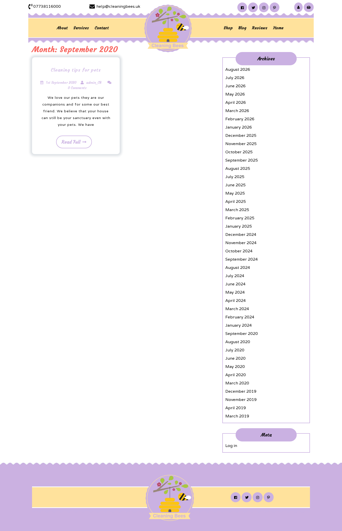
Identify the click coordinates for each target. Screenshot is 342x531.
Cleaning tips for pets (76, 70)
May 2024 (235, 292)
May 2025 (235, 193)
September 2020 (241, 333)
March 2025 (237, 209)
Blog (242, 27)
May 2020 (235, 366)
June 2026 (235, 86)
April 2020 (235, 374)
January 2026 (238, 127)
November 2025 (241, 143)
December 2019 (240, 391)
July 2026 (234, 77)
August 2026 (237, 69)
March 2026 (237, 110)
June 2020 (235, 358)
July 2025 (234, 176)
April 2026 (235, 102)
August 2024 (237, 267)
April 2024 (235, 300)
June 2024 (235, 284)
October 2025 (239, 152)
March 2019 (237, 416)
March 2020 (237, 383)
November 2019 (241, 399)
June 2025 (235, 185)
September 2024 (241, 259)
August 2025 (237, 168)
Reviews (259, 27)
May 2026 (235, 94)
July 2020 (234, 350)
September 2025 (241, 160)
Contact (102, 27)
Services (81, 27)
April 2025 (235, 201)
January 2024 (238, 325)
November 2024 (241, 242)
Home (278, 27)
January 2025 (238, 226)
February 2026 (239, 119)
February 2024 (239, 317)
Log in (231, 445)
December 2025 (240, 135)
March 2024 (237, 308)
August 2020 (237, 341)
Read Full (71, 142)
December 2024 (240, 234)
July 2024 (234, 275)
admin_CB (93, 82)
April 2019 (235, 407)
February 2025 (239, 218)
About (62, 27)
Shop (228, 27)
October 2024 (239, 251)
